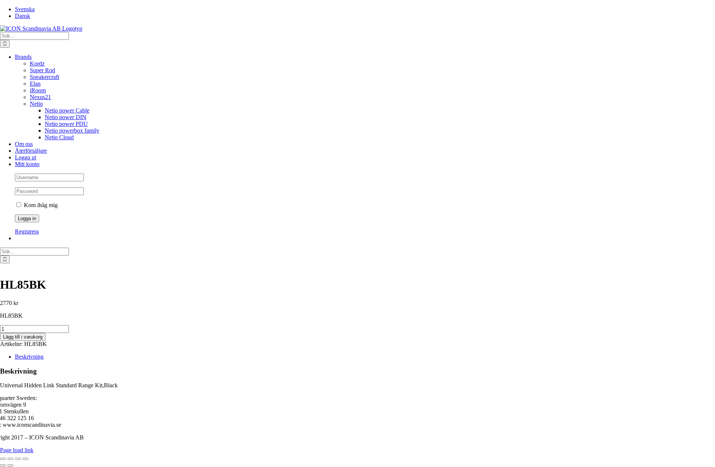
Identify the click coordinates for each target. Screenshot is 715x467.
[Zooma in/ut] (3, 459)
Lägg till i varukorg (22, 337)
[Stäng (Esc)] (25, 459)
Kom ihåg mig (40, 205)
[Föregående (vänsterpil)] (3, 465)
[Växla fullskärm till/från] (10, 459)
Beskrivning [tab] (29, 356)
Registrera (27, 231)
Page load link (17, 450)
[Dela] (18, 459)
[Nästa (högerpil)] (10, 465)
